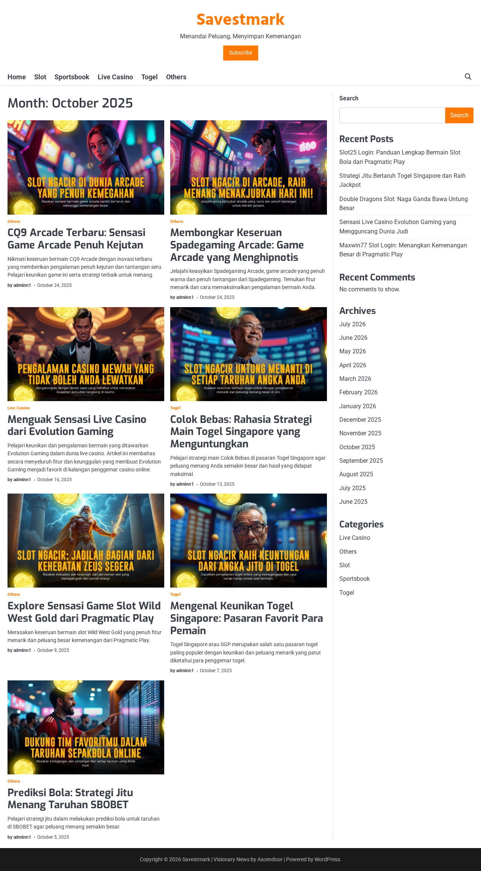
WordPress (327, 859)
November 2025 (360, 433)
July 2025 (352, 487)
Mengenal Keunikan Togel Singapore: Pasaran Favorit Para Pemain (246, 618)
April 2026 (352, 364)
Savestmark (241, 20)
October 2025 (357, 446)
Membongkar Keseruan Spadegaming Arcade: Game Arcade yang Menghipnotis (237, 245)
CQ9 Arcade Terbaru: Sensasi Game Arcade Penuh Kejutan (76, 239)
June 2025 (353, 501)
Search (348, 98)
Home (17, 77)
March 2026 (355, 378)
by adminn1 (19, 285)
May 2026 (352, 351)
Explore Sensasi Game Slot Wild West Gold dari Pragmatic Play (84, 612)
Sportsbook (71, 77)
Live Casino (115, 77)
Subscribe (240, 53)
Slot (40, 77)
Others (176, 77)
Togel (149, 77)
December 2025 (360, 419)
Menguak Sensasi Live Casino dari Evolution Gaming (77, 426)
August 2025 (356, 474)
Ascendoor (270, 859)
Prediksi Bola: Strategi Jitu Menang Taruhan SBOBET (70, 799)
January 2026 (357, 405)
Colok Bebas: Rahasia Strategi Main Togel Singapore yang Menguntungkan (241, 432)
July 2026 (352, 323)
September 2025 (361, 460)
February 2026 (358, 392)
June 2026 (353, 337)
